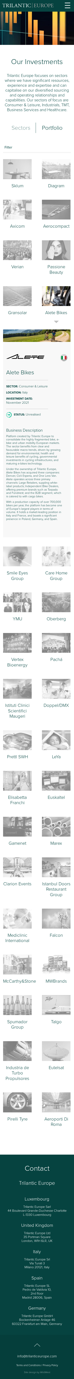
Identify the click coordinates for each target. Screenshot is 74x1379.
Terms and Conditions (28, 1365)
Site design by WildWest (37, 1372)
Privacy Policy (50, 1365)
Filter (8, 147)
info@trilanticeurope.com (37, 1356)
